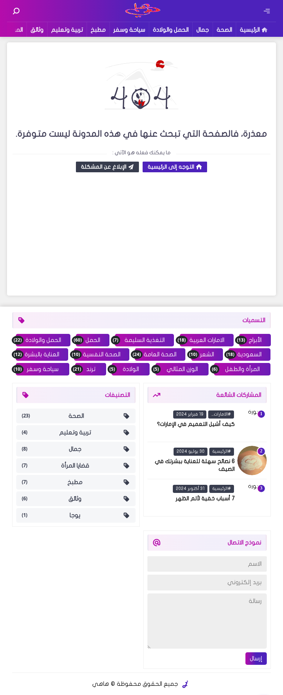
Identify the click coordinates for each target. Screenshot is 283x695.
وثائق (37, 30)
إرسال (256, 659)
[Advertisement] (141, 234)
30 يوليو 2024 (191, 451)
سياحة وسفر (129, 30)
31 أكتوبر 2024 (190, 488)
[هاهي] (141, 17)
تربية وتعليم (67, 30)
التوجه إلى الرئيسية (171, 167)
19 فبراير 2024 (189, 414)
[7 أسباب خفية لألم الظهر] (252, 497)
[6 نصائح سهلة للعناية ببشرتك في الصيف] (252, 460)
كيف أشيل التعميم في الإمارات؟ (196, 424)
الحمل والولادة (171, 30)
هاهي (100, 684)
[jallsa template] (185, 684)
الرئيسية (250, 30)
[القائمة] (266, 11)
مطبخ (98, 30)
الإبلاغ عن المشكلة (103, 167)
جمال (202, 30)
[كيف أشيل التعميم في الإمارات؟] (252, 423)
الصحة (224, 30)
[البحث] (16, 11)
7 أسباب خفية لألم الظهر (205, 498)
